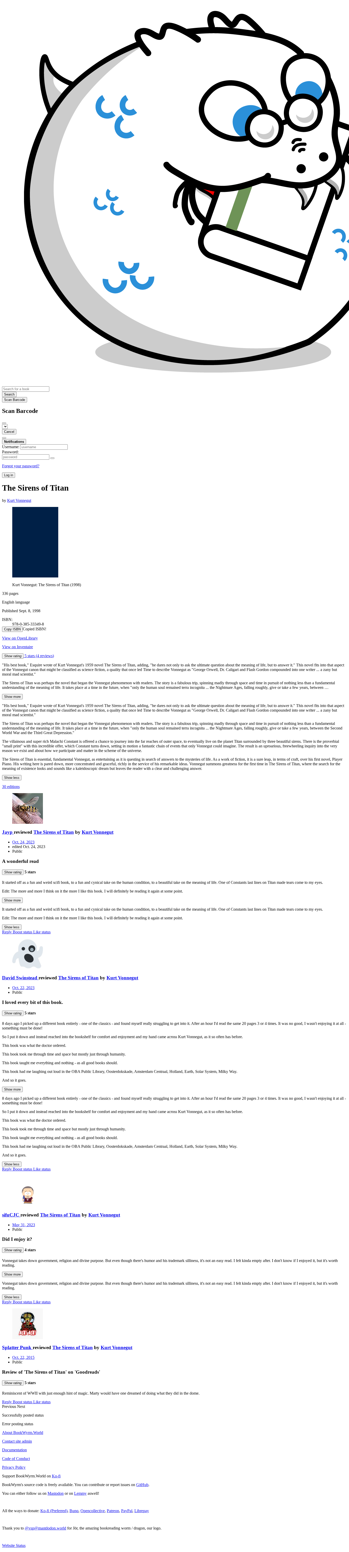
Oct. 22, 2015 (23, 1357)
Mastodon (56, 1493)
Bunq (73, 1511)
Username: (10, 447)
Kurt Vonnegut (97, 832)
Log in (8, 475)
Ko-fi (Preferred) (53, 1511)
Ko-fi (56, 1476)
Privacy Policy (14, 1467)
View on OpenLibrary (20, 638)
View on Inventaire (17, 647)
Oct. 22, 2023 (23, 988)
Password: (10, 452)
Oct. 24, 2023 (23, 842)
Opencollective (92, 1511)
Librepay (141, 1511)
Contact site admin (17, 1441)
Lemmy (80, 1493)
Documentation (14, 1450)
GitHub (142, 1484)
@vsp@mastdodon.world (45, 1528)
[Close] (4, 423)
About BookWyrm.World (22, 1432)
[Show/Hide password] (52, 458)
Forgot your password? (20, 466)
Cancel (9, 432)
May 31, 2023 (23, 1225)
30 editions (11, 786)
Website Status (14, 1545)
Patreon (113, 1511)
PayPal (126, 1511)
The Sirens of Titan (53, 832)
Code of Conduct (16, 1458)
